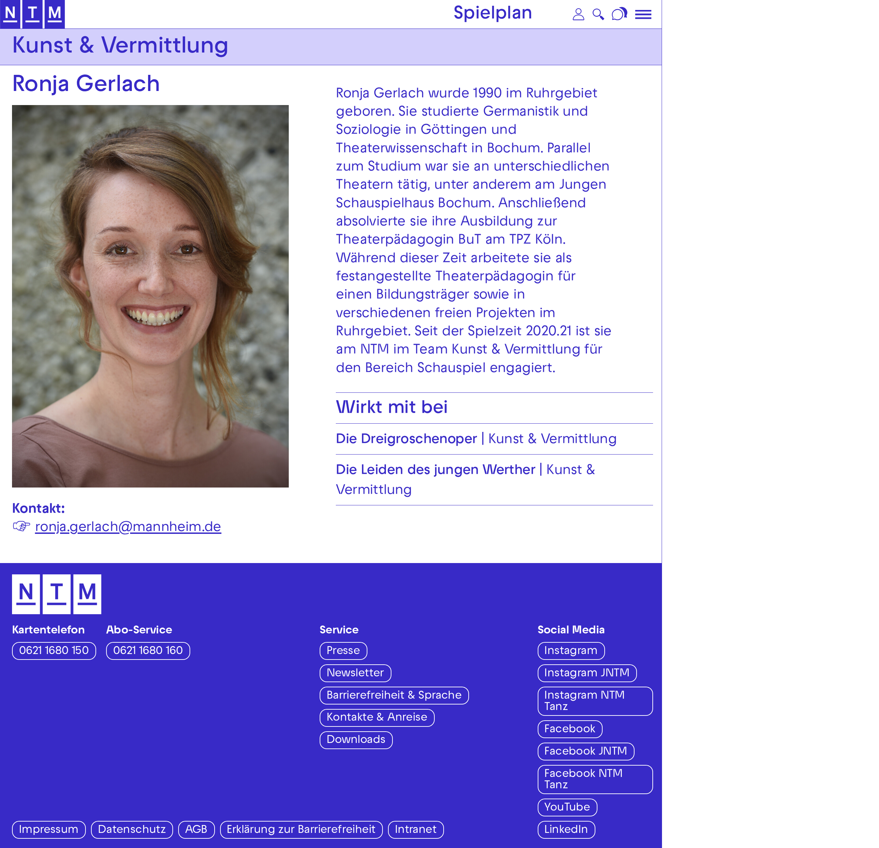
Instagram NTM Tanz (584, 702)
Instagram (570, 651)
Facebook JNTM (585, 752)
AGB (196, 830)
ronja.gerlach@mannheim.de (128, 528)
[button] (578, 14)
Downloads (356, 740)
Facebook (569, 730)
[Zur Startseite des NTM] (32, 14)
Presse (343, 651)
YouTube (567, 808)
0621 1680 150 (54, 651)
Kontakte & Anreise (377, 718)
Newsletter (355, 674)
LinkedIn (566, 830)
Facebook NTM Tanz (583, 780)
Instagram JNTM (586, 674)
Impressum (49, 830)
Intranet (415, 830)
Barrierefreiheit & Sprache (394, 696)
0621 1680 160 (148, 651)
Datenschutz (131, 830)
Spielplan (493, 15)
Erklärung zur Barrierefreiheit (301, 830)
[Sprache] (620, 14)
